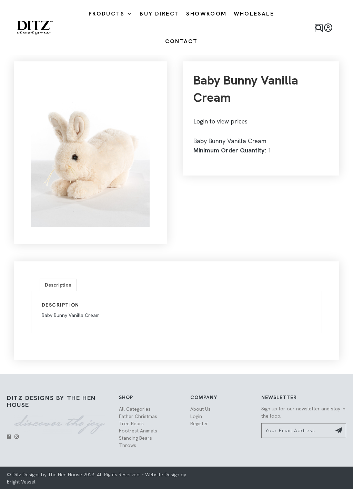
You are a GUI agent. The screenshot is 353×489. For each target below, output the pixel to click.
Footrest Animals (138, 431)
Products (106, 13)
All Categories (135, 409)
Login (196, 416)
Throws (127, 445)
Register (199, 423)
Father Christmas (138, 416)
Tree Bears (131, 423)
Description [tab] (58, 285)
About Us (200, 409)
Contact (181, 41)
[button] (319, 28)
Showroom (206, 13)
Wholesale (254, 13)
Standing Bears (135, 438)
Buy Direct (159, 13)
